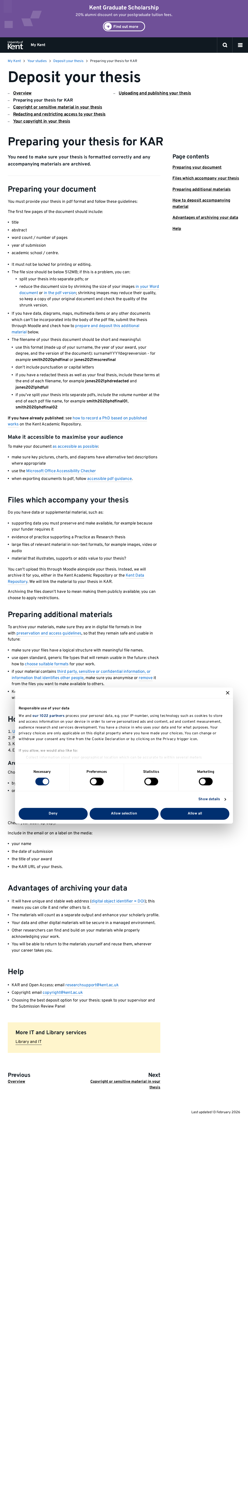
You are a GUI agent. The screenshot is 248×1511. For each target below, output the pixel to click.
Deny (53, 813)
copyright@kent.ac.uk (63, 992)
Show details (209, 799)
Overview (22, 93)
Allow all (195, 813)
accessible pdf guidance (109, 479)
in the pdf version (60, 293)
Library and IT (29, 1042)
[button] (240, 45)
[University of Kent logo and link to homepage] (15, 45)
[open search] (225, 45)
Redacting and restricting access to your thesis (59, 114)
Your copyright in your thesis (41, 121)
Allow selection (124, 813)
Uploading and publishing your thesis (155, 93)
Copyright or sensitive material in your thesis (57, 107)
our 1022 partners (48, 716)
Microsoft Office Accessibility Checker (61, 471)
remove (146, 678)
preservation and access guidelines (48, 633)
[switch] (97, 781)
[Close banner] (227, 692)
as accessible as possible (75, 446)
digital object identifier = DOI (118, 901)
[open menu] (240, 45)
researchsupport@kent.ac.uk (92, 985)
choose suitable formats (47, 664)
